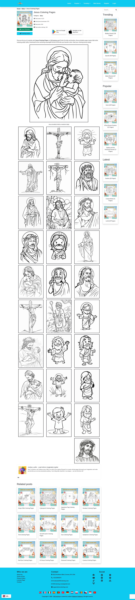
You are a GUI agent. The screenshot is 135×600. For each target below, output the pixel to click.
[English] (40, 592)
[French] (45, 592)
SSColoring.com (55, 40)
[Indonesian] (90, 592)
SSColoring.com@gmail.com (61, 584)
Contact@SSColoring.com (61, 580)
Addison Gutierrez (77, 596)
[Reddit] (102, 577)
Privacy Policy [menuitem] (21, 578)
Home (18, 8)
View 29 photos (25, 29)
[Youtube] (93, 577)
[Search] (116, 10)
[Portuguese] (58, 592)
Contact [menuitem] (19, 582)
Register (106, 3)
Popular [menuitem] (76, 3)
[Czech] (86, 592)
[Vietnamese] (95, 592)
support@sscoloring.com (60, 587)
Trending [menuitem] (86, 3)
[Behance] (18, 477)
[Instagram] (110, 575)
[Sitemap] (110, 580)
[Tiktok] (93, 580)
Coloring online (25, 33)
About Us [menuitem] (19, 574)
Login (114, 3)
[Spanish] (54, 592)
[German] (67, 592)
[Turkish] (63, 592)
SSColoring (56, 596)
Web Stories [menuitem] (97, 3)
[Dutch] (72, 592)
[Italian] (49, 592)
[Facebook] (93, 575)
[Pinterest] (110, 577)
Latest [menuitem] (69, 3)
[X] (102, 575)
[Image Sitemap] (93, 583)
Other (23, 8)
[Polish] (77, 592)
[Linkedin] (102, 580)
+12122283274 (56, 577)
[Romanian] (81, 592)
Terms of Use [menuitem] (21, 576)
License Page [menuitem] (21, 580)
